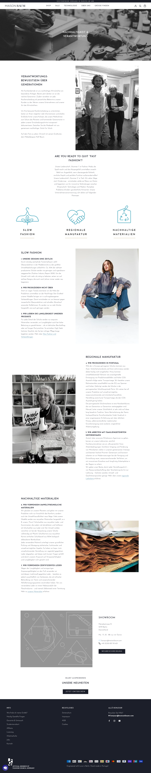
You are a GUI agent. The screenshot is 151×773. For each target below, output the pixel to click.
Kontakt (10, 744)
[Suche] (140, 6)
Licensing (10, 732)
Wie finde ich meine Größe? (17, 713)
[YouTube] (119, 720)
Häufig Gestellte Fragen (16, 716)
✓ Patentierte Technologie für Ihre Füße (75, 1)
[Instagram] (114, 720)
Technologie (70, 6)
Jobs (8, 740)
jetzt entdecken (75, 691)
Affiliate (10, 728)
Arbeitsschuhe (12, 736)
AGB (64, 720)
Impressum (66, 716)
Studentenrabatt (13, 724)
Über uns (85, 6)
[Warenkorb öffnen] (145, 6)
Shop (48, 6)
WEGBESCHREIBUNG (112, 651)
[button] (5, 768)
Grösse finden (102, 6)
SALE (57, 6)
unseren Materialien (35, 591)
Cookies (65, 724)
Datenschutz (66, 713)
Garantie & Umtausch (15, 720)
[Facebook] (109, 720)
